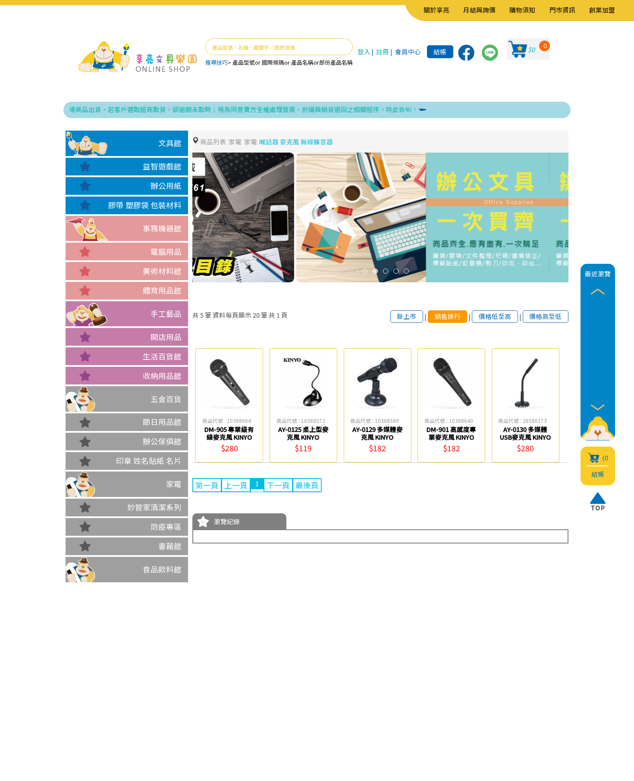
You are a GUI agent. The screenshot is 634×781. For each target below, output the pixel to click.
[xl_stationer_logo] (137, 57)
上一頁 (236, 485)
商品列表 (213, 141)
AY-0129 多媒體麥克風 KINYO (377, 433)
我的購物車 (206, 706)
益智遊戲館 (162, 166)
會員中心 (408, 51)
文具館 (170, 142)
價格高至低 (545, 316)
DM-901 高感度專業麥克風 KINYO (451, 433)
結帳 (439, 51)
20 (256, 314)
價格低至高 (495, 316)
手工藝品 (166, 313)
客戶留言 (144, 719)
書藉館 (170, 545)
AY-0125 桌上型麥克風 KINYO (303, 433)
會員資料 (202, 693)
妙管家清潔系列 (154, 507)
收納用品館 (162, 375)
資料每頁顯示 (232, 314)
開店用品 (166, 336)
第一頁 (207, 485)
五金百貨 (166, 399)
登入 (364, 51)
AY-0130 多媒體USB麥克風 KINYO (525, 433)
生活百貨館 (162, 356)
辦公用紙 (166, 185)
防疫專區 (166, 526)
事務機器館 (162, 228)
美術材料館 (162, 271)
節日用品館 (162, 421)
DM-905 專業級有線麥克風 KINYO (229, 433)
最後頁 (307, 485)
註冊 (382, 51)
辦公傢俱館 (162, 441)
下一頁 (278, 485)
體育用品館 (162, 290)
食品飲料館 (162, 569)
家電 (174, 483)
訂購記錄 (202, 719)
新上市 (406, 316)
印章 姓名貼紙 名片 (149, 460)
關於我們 (144, 693)
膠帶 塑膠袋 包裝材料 (145, 205)
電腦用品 (166, 251)
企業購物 (144, 706)
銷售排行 (448, 316)
